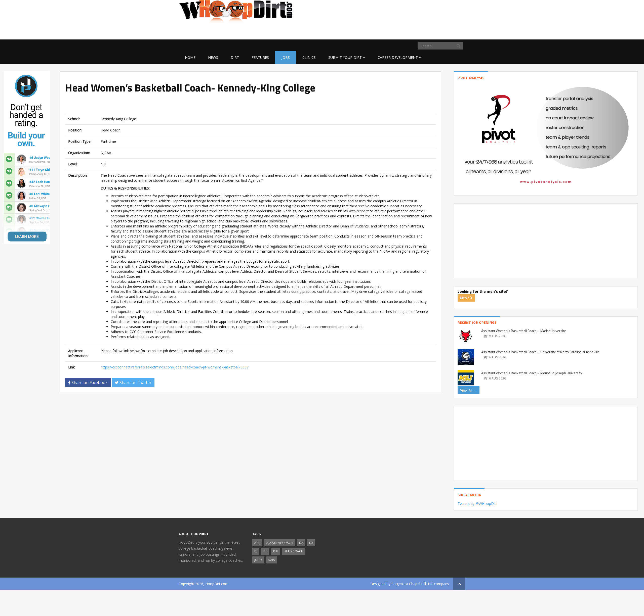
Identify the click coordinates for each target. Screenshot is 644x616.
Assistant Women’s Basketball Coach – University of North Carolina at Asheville (540, 351)
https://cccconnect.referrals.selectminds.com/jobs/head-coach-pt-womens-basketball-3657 (175, 367)
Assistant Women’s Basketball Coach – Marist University (523, 330)
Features (260, 57)
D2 (301, 543)
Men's (465, 297)
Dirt (235, 57)
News (213, 57)
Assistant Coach (279, 543)
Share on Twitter (134, 382)
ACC (257, 543)
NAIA (271, 560)
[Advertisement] (425, 31)
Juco (258, 560)
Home (190, 57)
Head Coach (293, 551)
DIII (275, 551)
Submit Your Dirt (345, 57)
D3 (311, 543)
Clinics (309, 57)
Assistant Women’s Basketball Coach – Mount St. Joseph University (531, 372)
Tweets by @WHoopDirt (477, 503)
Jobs (285, 57)
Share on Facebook (89, 382)
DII (265, 551)
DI (255, 551)
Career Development (398, 57)
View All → (468, 390)
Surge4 (397, 583)
